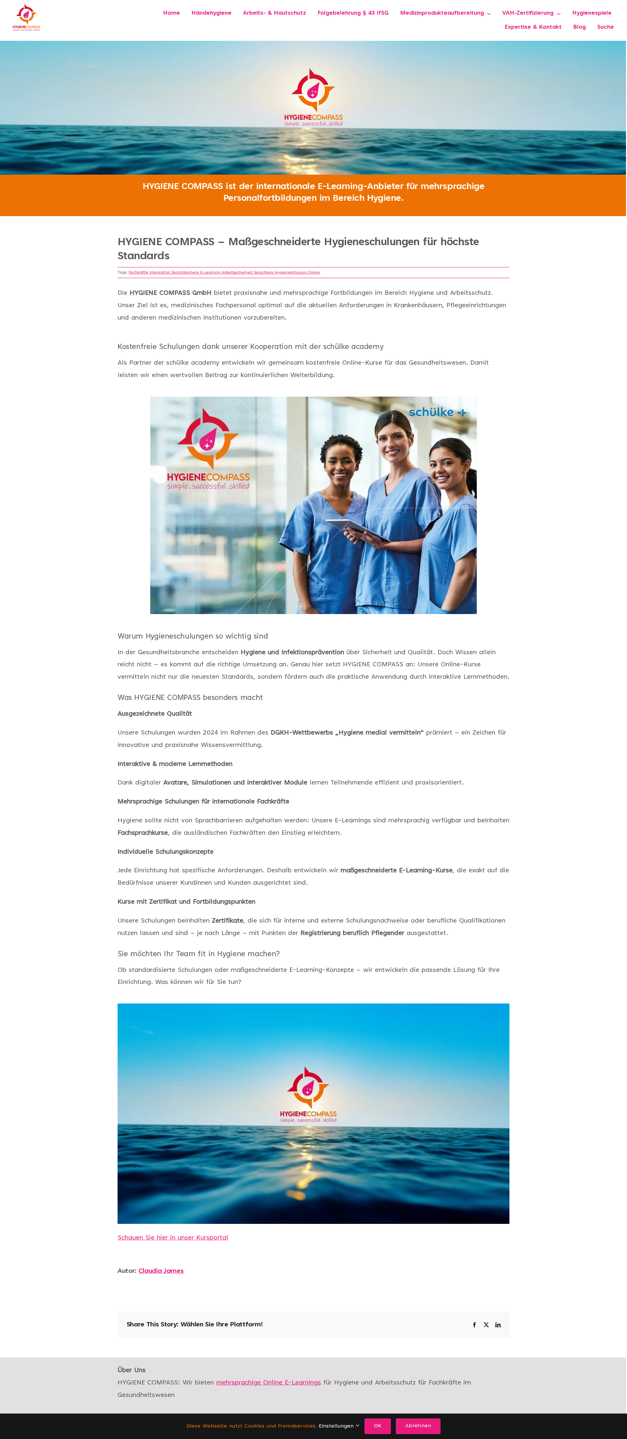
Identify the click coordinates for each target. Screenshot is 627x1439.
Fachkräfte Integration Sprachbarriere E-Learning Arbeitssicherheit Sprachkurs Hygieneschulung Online (224, 273)
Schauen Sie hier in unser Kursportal (173, 1238)
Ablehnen (418, 1426)
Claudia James (161, 1271)
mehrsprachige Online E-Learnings (268, 1383)
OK (378, 1426)
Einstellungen (337, 1426)
